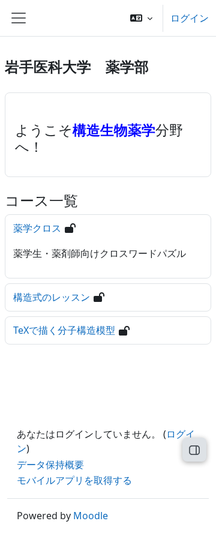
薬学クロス (37, 228)
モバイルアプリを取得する (74, 480)
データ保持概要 (50, 464)
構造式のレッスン (51, 297)
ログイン (189, 18)
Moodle (90, 515)
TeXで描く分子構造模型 (64, 330)
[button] (141, 18)
